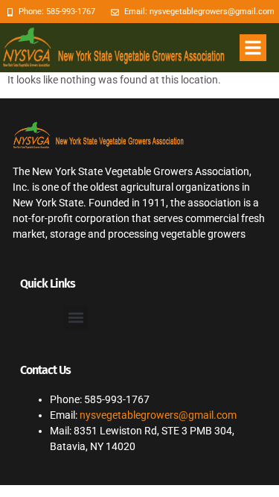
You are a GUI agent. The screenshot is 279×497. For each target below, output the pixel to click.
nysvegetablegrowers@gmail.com (158, 415)
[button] (253, 47)
